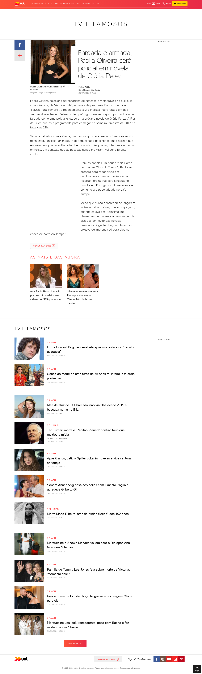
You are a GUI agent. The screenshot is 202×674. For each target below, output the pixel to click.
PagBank (86, 4)
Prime (163, 12)
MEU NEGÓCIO (61, 4)
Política (58, 12)
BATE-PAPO (49, 4)
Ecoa (134, 12)
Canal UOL (143, 12)
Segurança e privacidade (129, 668)
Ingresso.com (37, 4)
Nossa (152, 12)
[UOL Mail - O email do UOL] (156, 3)
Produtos (20, 12)
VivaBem (122, 12)
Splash (103, 12)
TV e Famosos (101, 24)
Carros (67, 12)
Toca (170, 12)
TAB (158, 12)
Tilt (129, 12)
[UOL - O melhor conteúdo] (19, 4)
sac (149, 4)
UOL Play (95, 4)
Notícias (48, 12)
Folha (86, 12)
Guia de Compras (182, 12)
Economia (77, 12)
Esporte (94, 12)
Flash (29, 12)
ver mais (73, 643)
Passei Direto (75, 4)
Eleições (38, 12)
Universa (112, 12)
